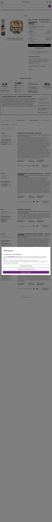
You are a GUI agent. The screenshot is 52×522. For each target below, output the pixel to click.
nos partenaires (11, 256)
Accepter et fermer (26, 272)
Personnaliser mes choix (26, 266)
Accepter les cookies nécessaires (26, 269)
